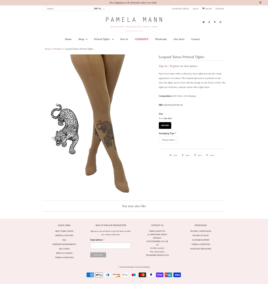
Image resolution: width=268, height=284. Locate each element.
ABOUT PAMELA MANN (64, 231)
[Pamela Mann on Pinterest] (215, 22)
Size (161, 113)
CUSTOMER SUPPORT (200, 240)
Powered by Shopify (142, 267)
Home (68, 39)
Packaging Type (167, 133)
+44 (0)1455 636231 (180, 8)
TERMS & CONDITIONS (64, 257)
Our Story (179, 39)
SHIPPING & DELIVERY (64, 235)
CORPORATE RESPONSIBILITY (64, 244)
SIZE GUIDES (64, 249)
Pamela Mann (129, 267)
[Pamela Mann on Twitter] (204, 22)
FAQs (64, 240)
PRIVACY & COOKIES (64, 253)
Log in (196, 8)
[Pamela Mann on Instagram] (220, 22)
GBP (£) (98, 8)
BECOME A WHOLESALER (200, 231)
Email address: (97, 240)
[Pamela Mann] (134, 24)
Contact (195, 39)
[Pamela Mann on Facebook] (209, 22)
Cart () (208, 8)
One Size (165, 124)
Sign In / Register (169, 66)
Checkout (219, 8)
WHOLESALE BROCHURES (200, 249)
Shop (81, 39)
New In (124, 39)
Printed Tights (102, 39)
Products (58, 48)
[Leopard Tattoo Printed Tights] (99, 126)
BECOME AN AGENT (201, 235)
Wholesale (161, 39)
